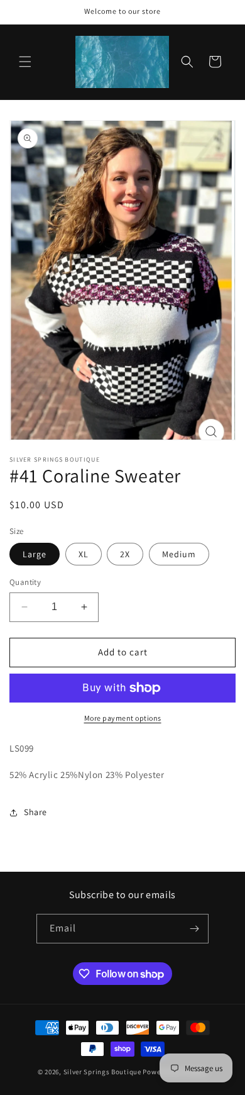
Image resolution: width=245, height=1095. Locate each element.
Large (34, 554)
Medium (179, 554)
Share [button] (35, 812)
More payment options (122, 718)
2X (125, 554)
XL (84, 554)
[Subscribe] (194, 928)
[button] (25, 61)
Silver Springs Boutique (102, 1071)
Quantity (25, 582)
